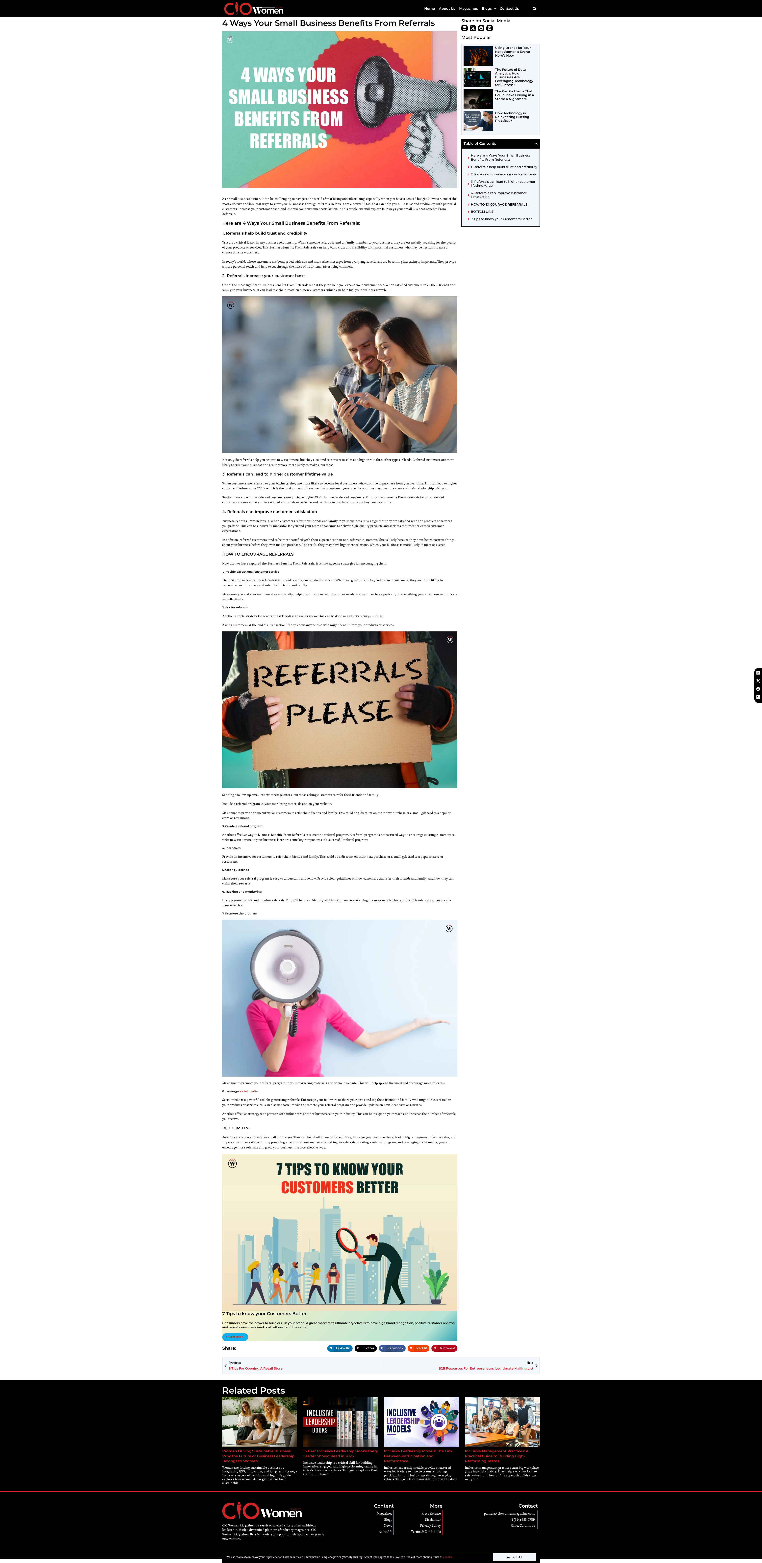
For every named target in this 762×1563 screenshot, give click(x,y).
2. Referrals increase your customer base (503, 174)
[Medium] (489, 28)
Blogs (487, 9)
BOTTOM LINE (482, 212)
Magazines (468, 9)
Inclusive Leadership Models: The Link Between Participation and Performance (418, 1456)
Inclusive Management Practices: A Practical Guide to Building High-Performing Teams (496, 1456)
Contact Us (509, 9)
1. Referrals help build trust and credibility (504, 167)
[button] (534, 8)
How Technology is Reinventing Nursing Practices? (512, 117)
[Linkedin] (464, 28)
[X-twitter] (473, 28)
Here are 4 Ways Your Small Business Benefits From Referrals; (500, 157)
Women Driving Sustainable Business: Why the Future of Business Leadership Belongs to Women (258, 1456)
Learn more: (235, 1337)
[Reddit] (481, 28)
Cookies (447, 1557)
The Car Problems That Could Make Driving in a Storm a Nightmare (514, 95)
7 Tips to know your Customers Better (501, 219)
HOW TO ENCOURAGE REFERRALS (499, 204)
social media (249, 1091)
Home (429, 9)
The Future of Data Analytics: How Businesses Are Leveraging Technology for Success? (514, 77)
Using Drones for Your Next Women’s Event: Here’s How (513, 51)
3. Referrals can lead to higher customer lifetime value (503, 184)
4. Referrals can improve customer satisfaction (499, 195)
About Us (447, 9)
